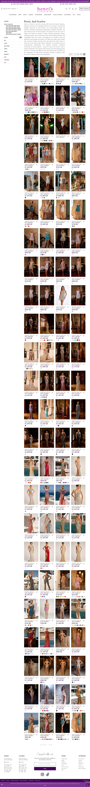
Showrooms (81, 763)
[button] (72, 8)
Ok (87, 784)
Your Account (81, 758)
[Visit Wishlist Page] (69, 8)
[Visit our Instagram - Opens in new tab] (42, 774)
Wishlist (80, 760)
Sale (62, 770)
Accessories (64, 768)
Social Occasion (65, 766)
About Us (80, 762)
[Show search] (66, 8)
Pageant (63, 762)
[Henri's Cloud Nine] (45, 9)
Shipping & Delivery (14, 780)
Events (80, 765)
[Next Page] (51, 745)
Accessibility (31, 780)
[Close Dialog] (2, 784)
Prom (63, 765)
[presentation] (20, 37)
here (45, 785)
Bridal (63, 760)
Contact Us (3, 780)
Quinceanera (64, 763)
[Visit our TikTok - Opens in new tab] (47, 774)
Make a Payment (82, 768)
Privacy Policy (37, 780)
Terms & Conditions (23, 780)
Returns (8, 780)
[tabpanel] (43, 83)
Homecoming (64, 758)
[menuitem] (9, 8)
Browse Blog (81, 766)
